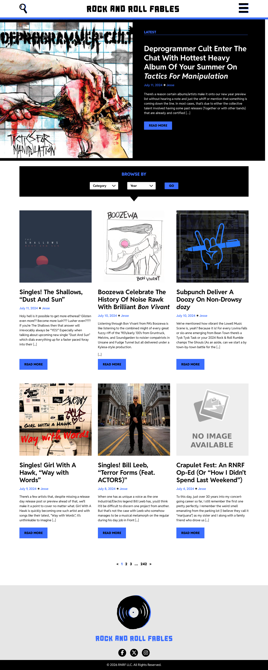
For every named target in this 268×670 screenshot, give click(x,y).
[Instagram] (146, 653)
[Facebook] (122, 653)
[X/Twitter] (134, 653)
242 (143, 564)
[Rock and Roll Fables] (133, 9)
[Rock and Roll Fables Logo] (134, 618)
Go (171, 186)
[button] (23, 9)
